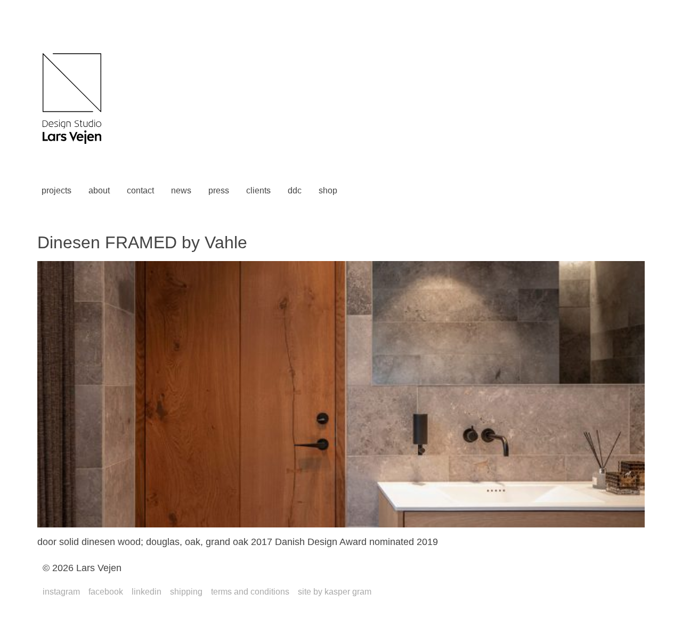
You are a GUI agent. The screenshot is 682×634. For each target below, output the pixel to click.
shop (328, 190)
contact (140, 190)
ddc (295, 190)
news (181, 190)
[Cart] (362, 190)
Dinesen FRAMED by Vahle (142, 242)
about (99, 190)
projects (56, 190)
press (218, 190)
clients (258, 190)
